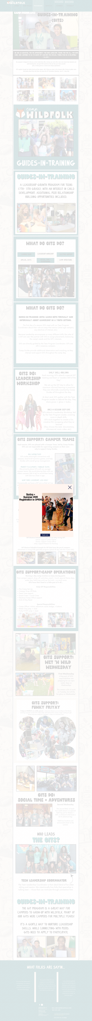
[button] (70, 487)
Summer (27, 496)
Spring (29, 494)
